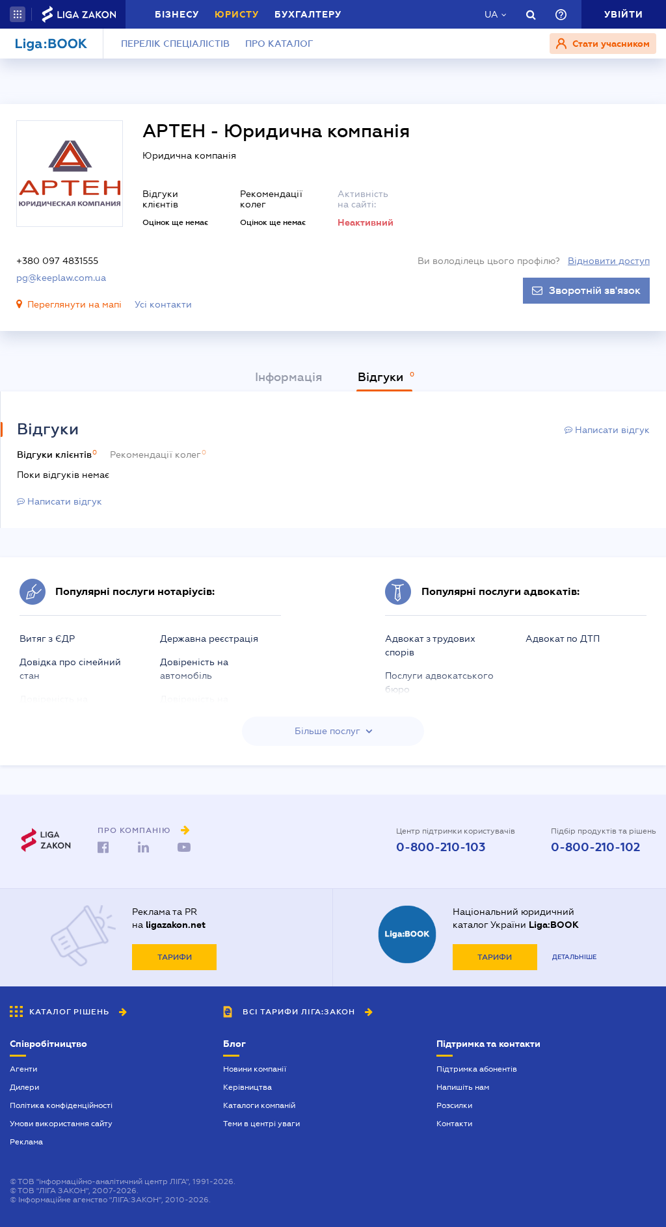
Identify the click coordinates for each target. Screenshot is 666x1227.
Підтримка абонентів (476, 1069)
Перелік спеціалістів (175, 43)
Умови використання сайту (61, 1123)
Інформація (289, 377)
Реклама (26, 1141)
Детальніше (574, 956)
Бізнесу (177, 14)
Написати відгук (611, 430)
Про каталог (279, 43)
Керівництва (247, 1087)
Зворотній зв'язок (595, 291)
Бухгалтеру (307, 14)
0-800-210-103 (440, 847)
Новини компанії (254, 1069)
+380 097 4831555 (57, 261)
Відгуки (382, 377)
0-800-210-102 (595, 847)
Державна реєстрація (209, 638)
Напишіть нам (462, 1087)
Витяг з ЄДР (47, 638)
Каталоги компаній (259, 1105)
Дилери (24, 1087)
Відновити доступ (609, 261)
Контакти (454, 1123)
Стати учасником (610, 43)
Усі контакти (163, 304)
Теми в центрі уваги (261, 1123)
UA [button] (491, 14)
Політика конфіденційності (61, 1105)
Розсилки (454, 1105)
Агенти (23, 1069)
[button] (17, 14)
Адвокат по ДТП (563, 638)
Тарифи (174, 957)
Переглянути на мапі (74, 304)
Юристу (237, 14)
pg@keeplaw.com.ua (61, 277)
